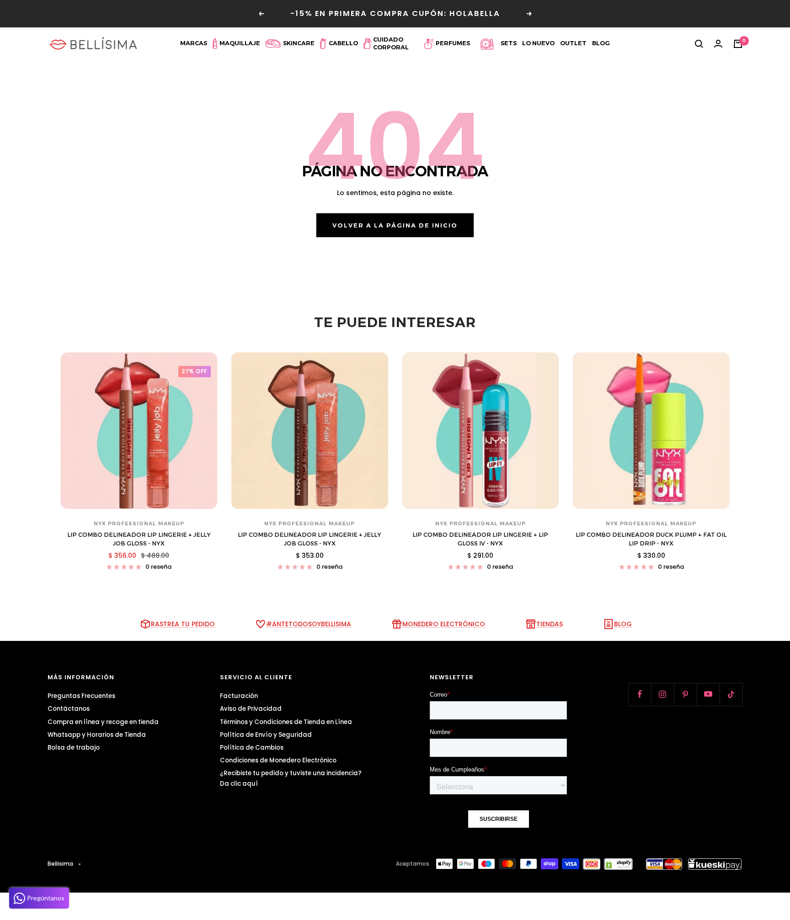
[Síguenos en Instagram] (662, 694)
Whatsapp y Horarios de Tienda (97, 734)
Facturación (239, 696)
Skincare (299, 43)
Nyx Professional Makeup (139, 523)
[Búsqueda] (699, 44)
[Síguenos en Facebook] (639, 694)
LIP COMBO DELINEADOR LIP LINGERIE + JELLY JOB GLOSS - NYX (139, 539)
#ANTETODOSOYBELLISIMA (308, 624)
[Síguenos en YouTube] (708, 694)
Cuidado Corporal (391, 43)
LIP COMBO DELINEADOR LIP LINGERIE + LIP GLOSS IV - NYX (480, 539)
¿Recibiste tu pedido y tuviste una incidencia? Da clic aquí (291, 778)
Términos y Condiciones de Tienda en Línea (286, 722)
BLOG (623, 624)
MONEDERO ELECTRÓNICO (443, 624)
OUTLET (573, 43)
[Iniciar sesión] (718, 44)
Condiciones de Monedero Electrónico (278, 760)
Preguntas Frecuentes (81, 696)
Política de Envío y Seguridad (266, 734)
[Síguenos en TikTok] (731, 694)
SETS (509, 43)
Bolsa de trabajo (74, 747)
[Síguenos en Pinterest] (685, 694)
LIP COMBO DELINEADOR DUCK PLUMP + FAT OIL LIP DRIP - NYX (651, 539)
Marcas (193, 43)
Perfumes (453, 43)
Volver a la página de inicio (395, 225)
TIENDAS (549, 624)
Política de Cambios (251, 747)
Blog (601, 43)
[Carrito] (737, 44)
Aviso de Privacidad (251, 708)
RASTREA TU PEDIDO (183, 624)
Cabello (343, 43)
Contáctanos (69, 708)
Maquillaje (239, 43)
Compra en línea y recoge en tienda (103, 722)
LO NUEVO (538, 43)
